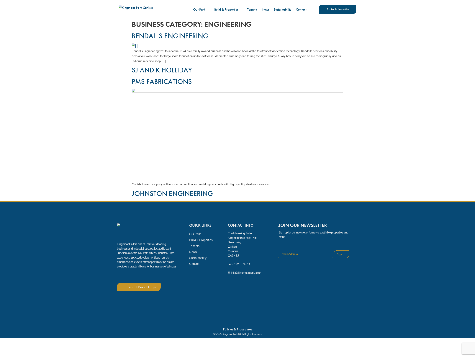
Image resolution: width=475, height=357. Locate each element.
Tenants (252, 9)
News (265, 9)
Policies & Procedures (237, 329)
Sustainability (282, 9)
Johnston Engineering (172, 193)
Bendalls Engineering (170, 35)
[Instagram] (131, 275)
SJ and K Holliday (162, 70)
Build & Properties (226, 9)
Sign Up (341, 254)
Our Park (199, 9)
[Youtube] (142, 275)
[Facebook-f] (120, 275)
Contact (301, 9)
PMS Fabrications (162, 81)
